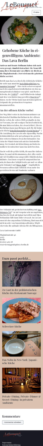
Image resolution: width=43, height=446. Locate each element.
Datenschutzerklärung (11, 445)
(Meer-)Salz (21, 165)
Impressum (6, 442)
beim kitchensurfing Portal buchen (24, 130)
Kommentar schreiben (13, 422)
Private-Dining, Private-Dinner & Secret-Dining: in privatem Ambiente (21, 399)
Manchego (34, 97)
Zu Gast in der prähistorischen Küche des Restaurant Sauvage (19, 291)
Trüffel (14, 94)
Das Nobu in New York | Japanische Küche (20, 361)
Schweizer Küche (11, 326)
